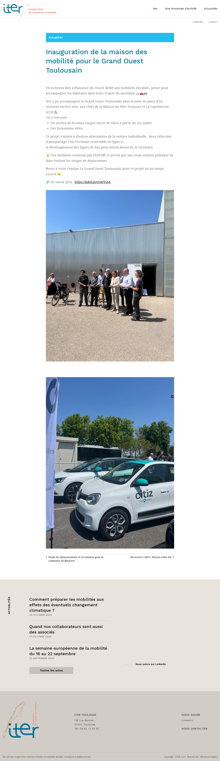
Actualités (55, 37)
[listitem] (154, 8)
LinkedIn (198, 21)
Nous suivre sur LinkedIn (151, 664)
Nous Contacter (194, 728)
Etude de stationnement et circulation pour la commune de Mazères (75, 558)
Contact (212, 21)
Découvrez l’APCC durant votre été (151, 557)
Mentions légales (208, 756)
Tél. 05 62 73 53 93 (86, 728)
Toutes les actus (51, 670)
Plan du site (193, 756)
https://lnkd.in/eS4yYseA (93, 182)
